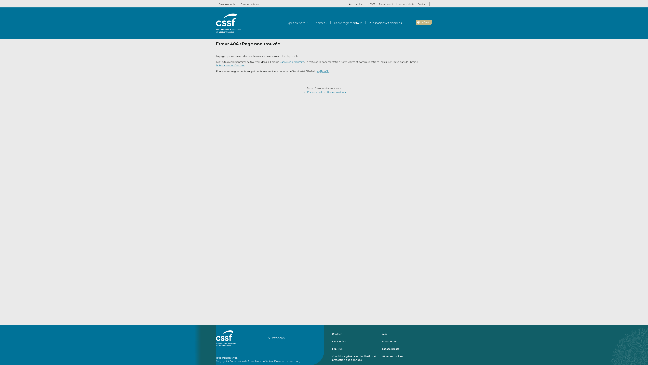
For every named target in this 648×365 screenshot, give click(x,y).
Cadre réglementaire (292, 62)
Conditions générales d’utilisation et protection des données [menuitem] (354, 358)
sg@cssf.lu (323, 71)
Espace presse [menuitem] (390, 348)
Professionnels (227, 4)
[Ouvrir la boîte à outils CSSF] (412, 22)
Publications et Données (230, 65)
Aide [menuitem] (385, 334)
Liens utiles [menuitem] (339, 341)
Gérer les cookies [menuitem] (392, 356)
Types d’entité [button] (295, 23)
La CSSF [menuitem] (371, 4)
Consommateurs (249, 4)
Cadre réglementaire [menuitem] (348, 23)
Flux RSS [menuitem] (337, 348)
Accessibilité (356, 4)
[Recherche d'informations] (408, 22)
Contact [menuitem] (422, 4)
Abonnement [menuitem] (390, 341)
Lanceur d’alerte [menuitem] (405, 4)
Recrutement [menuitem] (386, 4)
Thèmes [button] (319, 23)
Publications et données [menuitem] (385, 23)
